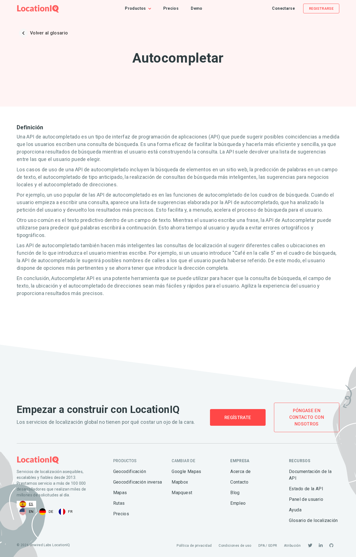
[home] (38, 8)
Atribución (292, 546)
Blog (234, 492)
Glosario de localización (313, 520)
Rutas (119, 503)
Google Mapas (186, 471)
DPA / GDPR (267, 546)
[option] (26, 511)
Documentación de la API (310, 475)
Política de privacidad (194, 546)
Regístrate (237, 417)
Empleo (238, 503)
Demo (196, 8)
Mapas (120, 492)
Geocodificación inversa (137, 482)
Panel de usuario (306, 499)
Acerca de (240, 471)
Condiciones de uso (235, 546)
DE (51, 511)
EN (31, 511)
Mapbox (180, 482)
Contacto (239, 482)
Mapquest (182, 492)
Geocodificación (129, 471)
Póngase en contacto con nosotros (306, 417)
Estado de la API (306, 488)
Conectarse (283, 8)
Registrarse (321, 8)
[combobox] (26, 504)
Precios (171, 8)
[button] (141, 8)
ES (31, 504)
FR (70, 511)
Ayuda (295, 510)
